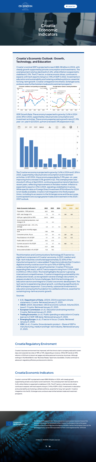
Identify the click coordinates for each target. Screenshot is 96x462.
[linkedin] (49, 446)
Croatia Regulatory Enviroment (36, 344)
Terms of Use (42, 449)
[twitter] (46, 446)
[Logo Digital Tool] (25, 3)
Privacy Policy (53, 449)
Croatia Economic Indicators (34, 372)
